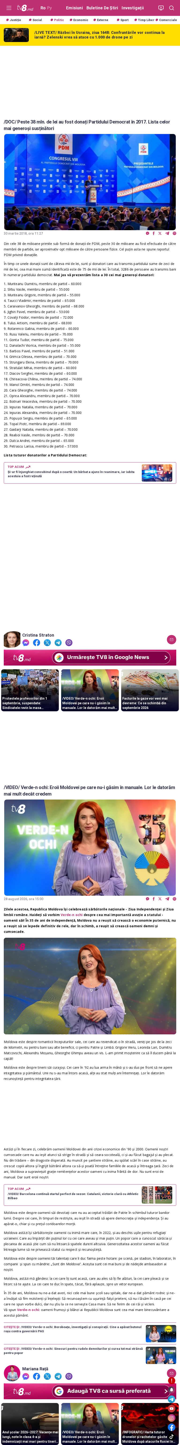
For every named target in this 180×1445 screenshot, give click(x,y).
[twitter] (160, 233)
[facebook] (154, 233)
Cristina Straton (38, 635)
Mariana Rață (35, 1369)
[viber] (174, 233)
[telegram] (167, 233)
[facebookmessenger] (147, 233)
